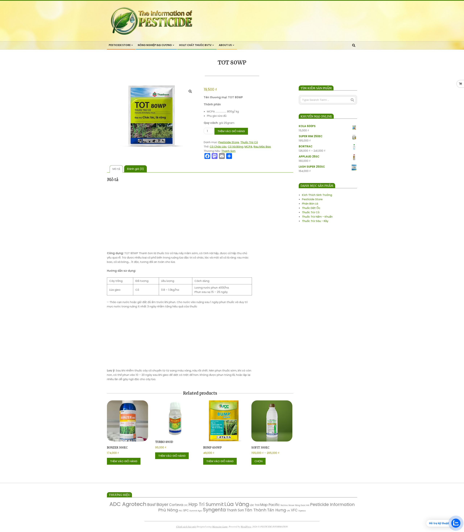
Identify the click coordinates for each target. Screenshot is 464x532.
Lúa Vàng (236, 504)
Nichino (284, 505)
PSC (181, 510)
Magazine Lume (220, 526)
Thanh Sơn (228, 151)
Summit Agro (195, 510)
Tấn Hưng (276, 510)
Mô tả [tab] (116, 169)
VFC (294, 510)
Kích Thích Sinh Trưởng (317, 195)
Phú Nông (168, 510)
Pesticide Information (332, 504)
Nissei (291, 505)
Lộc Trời (255, 505)
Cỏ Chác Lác (218, 146)
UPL (288, 510)
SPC (186, 510)
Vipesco (302, 510)
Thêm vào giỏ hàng (231, 131)
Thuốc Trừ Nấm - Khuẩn (317, 216)
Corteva (176, 504)
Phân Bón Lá (310, 203)
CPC (186, 505)
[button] (190, 91)
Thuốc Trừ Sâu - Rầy (315, 221)
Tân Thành (255, 510)
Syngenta (214, 509)
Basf (151, 504)
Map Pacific (270, 504)
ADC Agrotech (127, 504)
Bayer (162, 504)
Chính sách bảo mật (186, 526)
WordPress (246, 526)
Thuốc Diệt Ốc (311, 208)
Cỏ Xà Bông (235, 146)
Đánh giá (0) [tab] (135, 169)
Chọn (258, 461)
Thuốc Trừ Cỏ (249, 142)
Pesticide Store (228, 142)
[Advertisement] (179, 212)
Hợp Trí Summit (206, 504)
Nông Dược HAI (302, 505)
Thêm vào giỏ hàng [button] (123, 461)
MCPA (248, 146)
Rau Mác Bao (262, 146)
